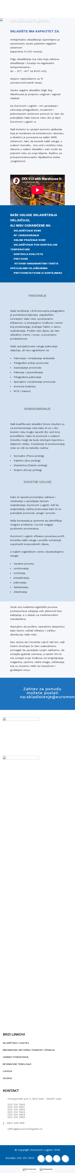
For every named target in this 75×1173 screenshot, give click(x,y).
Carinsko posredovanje (15, 1057)
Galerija (7, 1078)
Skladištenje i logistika (16, 1043)
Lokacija (7, 1071)
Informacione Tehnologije (17, 1064)
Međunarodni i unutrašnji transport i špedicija (29, 1050)
